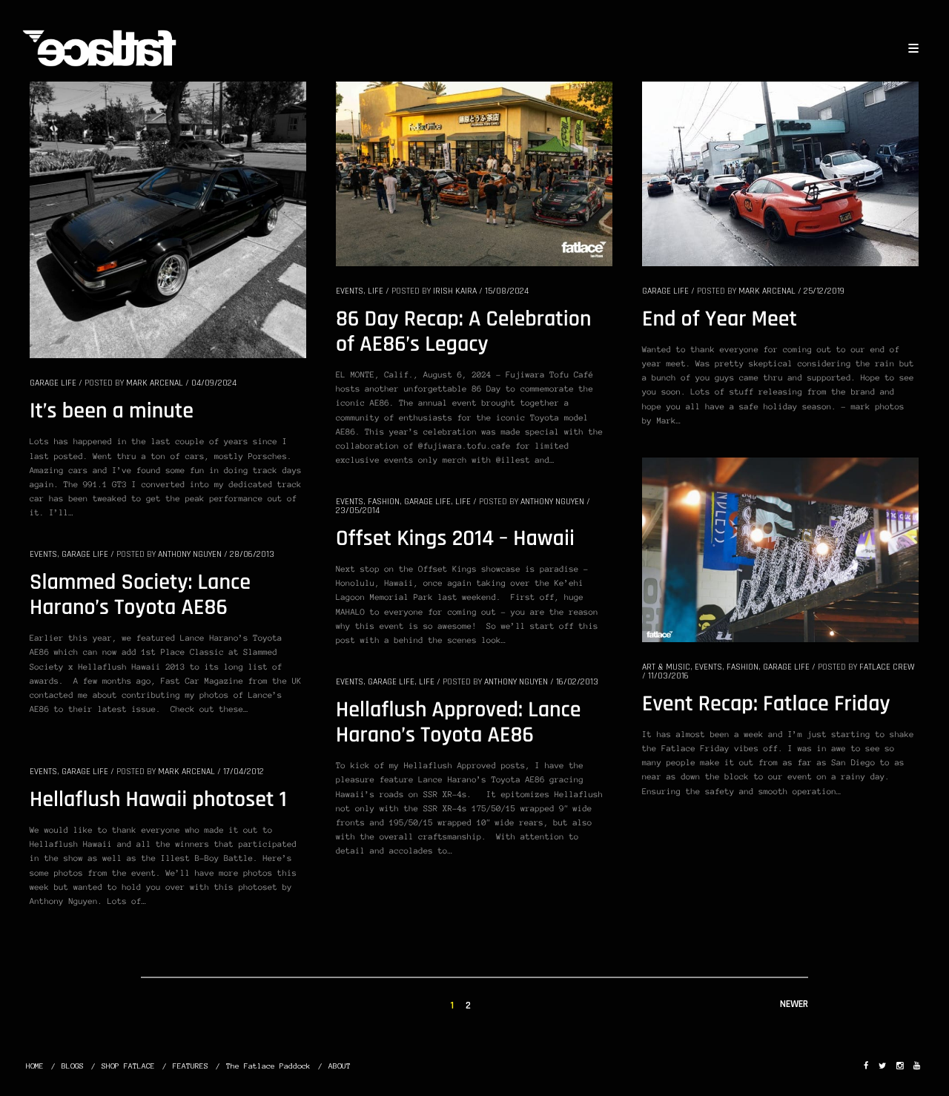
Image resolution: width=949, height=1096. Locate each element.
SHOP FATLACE (128, 1066)
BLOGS (73, 1066)
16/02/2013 (577, 681)
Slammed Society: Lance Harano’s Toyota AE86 (140, 595)
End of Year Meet (719, 320)
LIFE (375, 291)
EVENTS (349, 291)
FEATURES (190, 1066)
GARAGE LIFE (53, 383)
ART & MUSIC (666, 667)
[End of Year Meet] (780, 173)
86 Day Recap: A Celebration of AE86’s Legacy (463, 332)
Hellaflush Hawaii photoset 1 (158, 800)
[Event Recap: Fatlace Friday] (780, 549)
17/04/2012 (243, 771)
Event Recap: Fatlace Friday (766, 704)
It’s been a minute (112, 411)
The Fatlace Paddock (268, 1066)
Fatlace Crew (887, 667)
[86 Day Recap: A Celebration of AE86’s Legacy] (474, 173)
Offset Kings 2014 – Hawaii (455, 539)
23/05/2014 (358, 510)
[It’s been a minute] (168, 219)
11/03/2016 (668, 675)
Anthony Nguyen (552, 501)
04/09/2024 (214, 383)
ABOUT (339, 1066)
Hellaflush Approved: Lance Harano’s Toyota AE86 (458, 723)
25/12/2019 (824, 291)
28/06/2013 (252, 554)
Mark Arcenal (154, 383)
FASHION (742, 667)
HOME (35, 1066)
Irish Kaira (455, 291)
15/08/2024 (507, 291)
